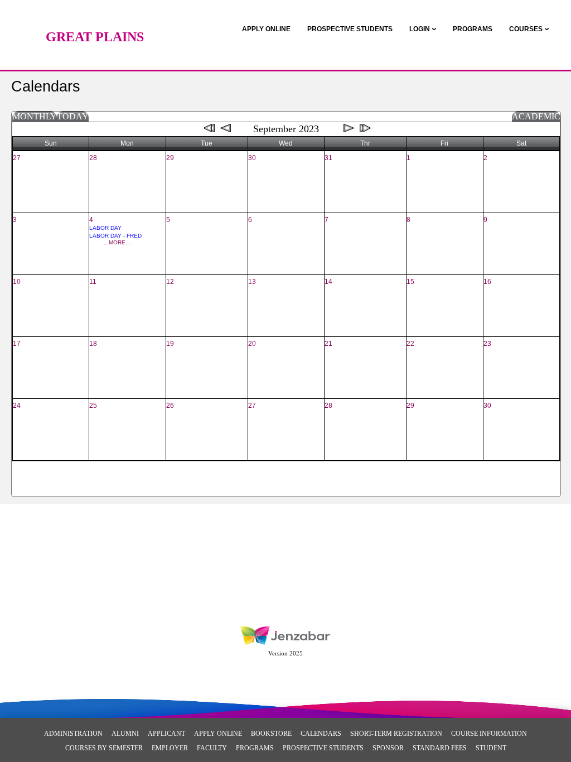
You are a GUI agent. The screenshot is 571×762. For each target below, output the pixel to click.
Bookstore (271, 733)
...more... (117, 242)
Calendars (321, 733)
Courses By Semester (104, 748)
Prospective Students (323, 748)
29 (170, 158)
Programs (255, 748)
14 (328, 282)
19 (170, 344)
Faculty (212, 748)
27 (17, 158)
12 (170, 282)
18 (93, 344)
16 (487, 282)
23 (487, 344)
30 (252, 158)
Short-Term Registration (396, 733)
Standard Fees (440, 748)
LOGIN (419, 29)
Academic (536, 116)
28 (93, 158)
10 (17, 282)
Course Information (489, 733)
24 (17, 405)
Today (73, 116)
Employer (170, 748)
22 (410, 344)
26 (170, 405)
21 (328, 344)
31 (328, 158)
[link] (266, 29)
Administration (73, 733)
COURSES (526, 29)
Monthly (34, 116)
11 (92, 282)
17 (17, 344)
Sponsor (388, 748)
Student (491, 748)
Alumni (125, 733)
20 (252, 344)
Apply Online (218, 733)
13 (252, 282)
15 (410, 282)
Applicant (166, 733)
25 (93, 405)
